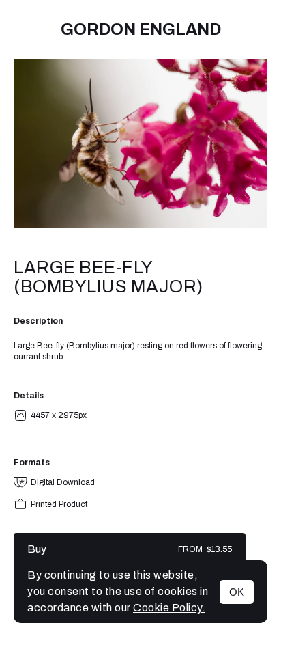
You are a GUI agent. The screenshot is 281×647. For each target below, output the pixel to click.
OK (236, 592)
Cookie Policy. (169, 608)
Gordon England (141, 29)
